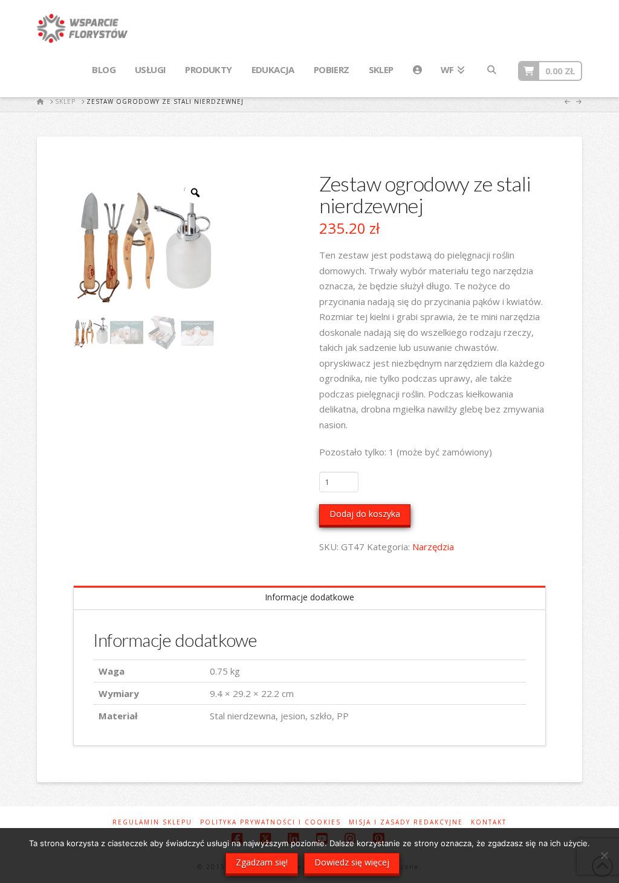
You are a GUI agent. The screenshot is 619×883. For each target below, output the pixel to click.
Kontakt (489, 822)
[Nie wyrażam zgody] (604, 855)
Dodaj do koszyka (364, 513)
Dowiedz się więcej (351, 862)
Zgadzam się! (262, 862)
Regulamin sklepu (152, 822)
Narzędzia (433, 547)
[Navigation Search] (491, 70)
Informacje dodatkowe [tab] (309, 597)
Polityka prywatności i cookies (270, 822)
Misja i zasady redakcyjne (406, 822)
